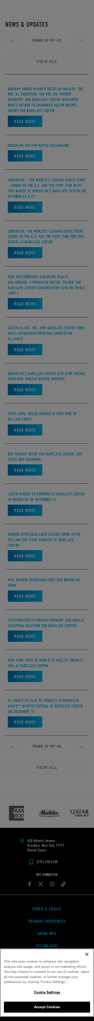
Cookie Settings (47, 992)
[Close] (87, 954)
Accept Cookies (47, 1007)
